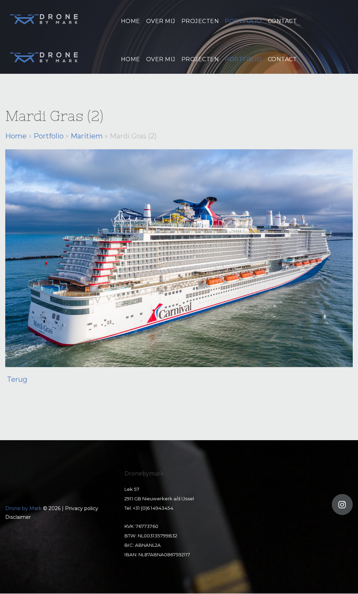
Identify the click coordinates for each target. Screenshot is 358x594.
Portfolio (49, 136)
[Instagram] (342, 504)
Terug (17, 379)
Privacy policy (81, 508)
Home (16, 136)
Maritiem (87, 136)
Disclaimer (18, 517)
